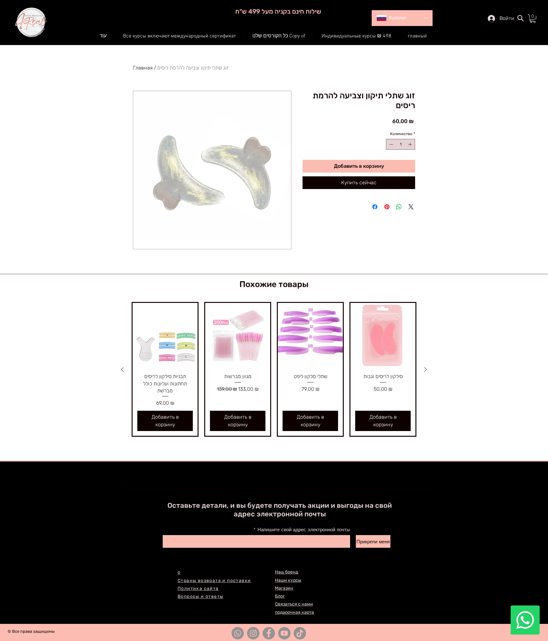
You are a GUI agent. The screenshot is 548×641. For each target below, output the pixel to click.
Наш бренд (286, 572)
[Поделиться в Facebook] (375, 207)
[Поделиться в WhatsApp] (399, 207)
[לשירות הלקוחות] (525, 620)
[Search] (520, 18)
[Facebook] (269, 633)
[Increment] (410, 144)
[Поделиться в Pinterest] (387, 207)
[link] (533, 18)
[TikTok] (300, 633)
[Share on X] (411, 207)
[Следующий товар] (425, 369)
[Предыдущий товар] (122, 369)
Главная (143, 68)
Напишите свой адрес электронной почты (304, 529)
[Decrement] (390, 144)
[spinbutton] (400, 144)
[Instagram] (253, 633)
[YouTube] (284, 633)
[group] (274, 369)
